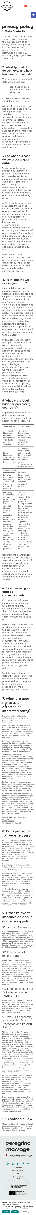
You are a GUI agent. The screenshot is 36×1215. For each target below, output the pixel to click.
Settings (24, 1211)
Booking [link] (18, 1179)
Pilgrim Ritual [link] (18, 1171)
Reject (15, 1211)
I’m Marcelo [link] (18, 1176)
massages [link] (18, 1168)
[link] (33, 15)
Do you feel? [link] (18, 1173)
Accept (6, 1211)
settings (25, 1208)
